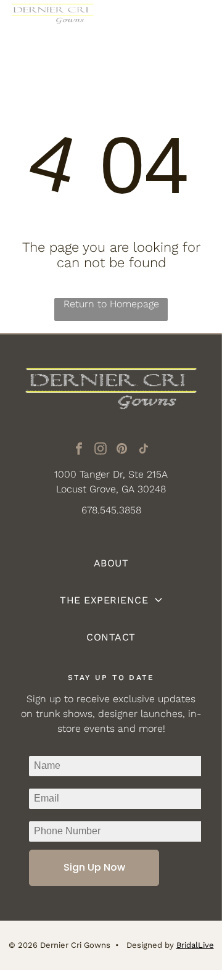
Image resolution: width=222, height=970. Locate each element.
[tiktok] (143, 450)
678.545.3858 (111, 510)
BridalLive (195, 945)
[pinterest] (122, 450)
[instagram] (100, 450)
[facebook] (79, 450)
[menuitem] (111, 563)
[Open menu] (198, 22)
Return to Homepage (111, 304)
